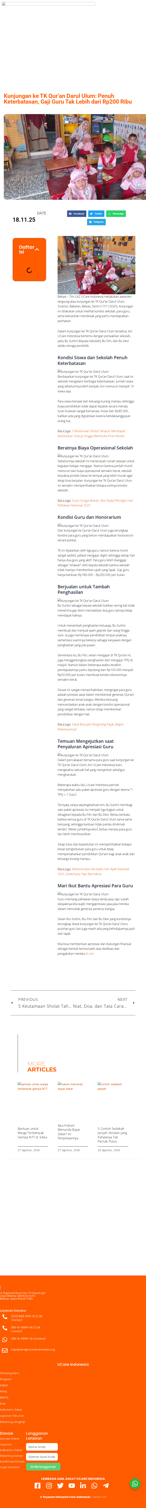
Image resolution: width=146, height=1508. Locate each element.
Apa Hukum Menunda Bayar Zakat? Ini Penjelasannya (69, 1131)
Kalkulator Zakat (11, 1410)
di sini (90, 953)
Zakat (4, 1385)
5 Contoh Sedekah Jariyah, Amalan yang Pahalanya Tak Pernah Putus (112, 1135)
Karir (3, 1404)
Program (6, 1379)
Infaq (3, 1391)
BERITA (4, 1397)
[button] (76, 213)
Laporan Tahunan (12, 1416)
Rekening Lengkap (12, 1422)
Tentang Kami (9, 1373)
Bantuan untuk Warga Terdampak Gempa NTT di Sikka (32, 1133)
